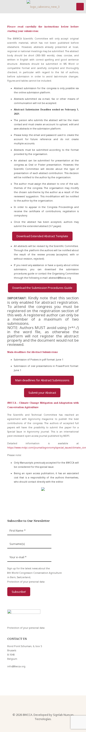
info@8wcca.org (16, 666)
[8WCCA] (43, 6)
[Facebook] (37, 725)
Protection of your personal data (26, 581)
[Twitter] (43, 725)
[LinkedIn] (49, 725)
